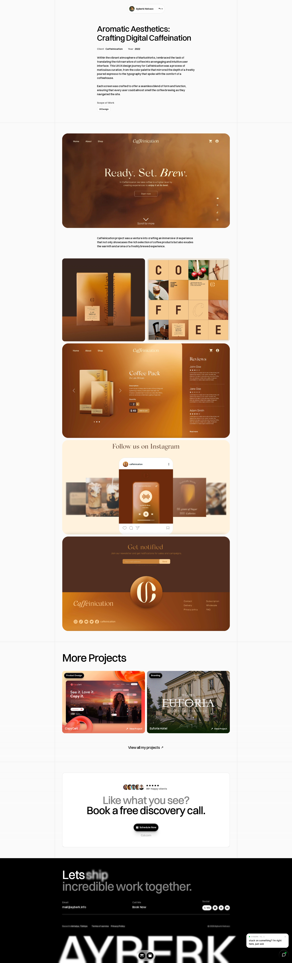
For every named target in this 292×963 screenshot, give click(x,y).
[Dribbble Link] (221, 907)
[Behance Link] (227, 907)
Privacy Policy (118, 926)
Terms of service (100, 926)
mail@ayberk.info (74, 907)
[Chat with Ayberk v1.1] (284, 955)
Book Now (139, 907)
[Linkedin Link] (215, 907)
